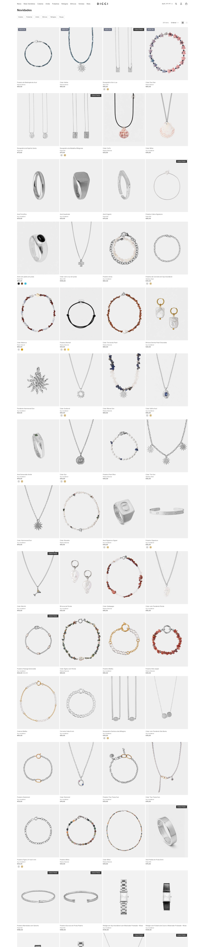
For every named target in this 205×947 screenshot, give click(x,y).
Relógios (53, 17)
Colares (20, 17)
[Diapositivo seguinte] (98, 53)
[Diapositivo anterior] (63, 53)
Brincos (44, 17)
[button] (175, 22)
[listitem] (88, 3)
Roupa (61, 17)
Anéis (37, 17)
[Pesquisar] (176, 3)
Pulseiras (29, 17)
